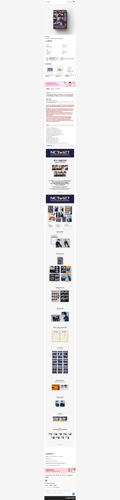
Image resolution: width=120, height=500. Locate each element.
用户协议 (63, 475)
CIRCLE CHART (54, 490)
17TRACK (55, 492)
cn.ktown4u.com (56, 487)
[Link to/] (70, 2)
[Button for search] (68, 2)
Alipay (59, 490)
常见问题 (57, 475)
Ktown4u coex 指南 (48, 475)
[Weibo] (46, 481)
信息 (60, 475)
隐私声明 (46, 477)
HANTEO (47, 490)
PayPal (68, 490)
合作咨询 (50, 485)
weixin (64, 490)
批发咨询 (55, 485)
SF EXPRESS (60, 492)
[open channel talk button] (73, 494)
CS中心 (46, 485)
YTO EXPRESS (48, 492)
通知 (54, 475)
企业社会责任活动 (69, 475)
